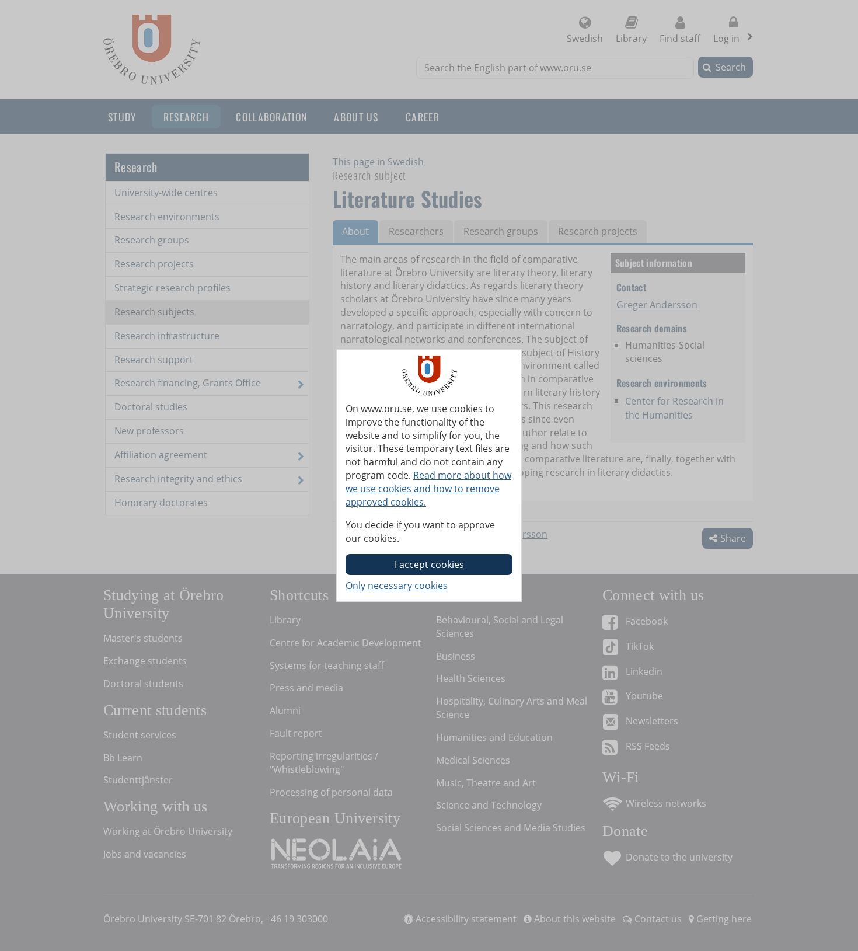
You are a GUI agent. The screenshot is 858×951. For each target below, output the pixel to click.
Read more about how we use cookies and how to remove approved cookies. (428, 488)
